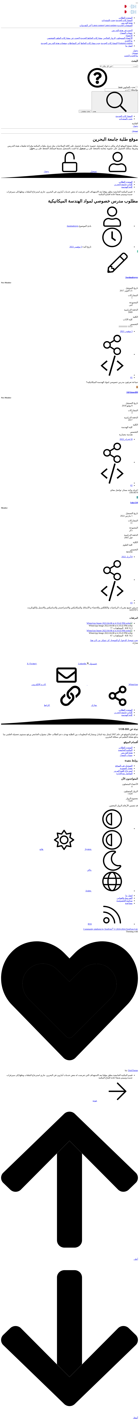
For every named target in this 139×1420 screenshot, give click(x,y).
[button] (97, 87)
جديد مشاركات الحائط (90, 43)
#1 (131, 377)
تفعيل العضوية (126, 768)
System (88, 849)
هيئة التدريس (126, 23)
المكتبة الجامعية (125, 750)
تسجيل (135, 131)
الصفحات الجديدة (124, 25)
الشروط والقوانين (124, 898)
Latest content (98, 25)
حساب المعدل (126, 33)
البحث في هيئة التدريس (122, 30)
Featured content (125, 43)
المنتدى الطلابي (125, 18)
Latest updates (111, 25)
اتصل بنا (128, 46)
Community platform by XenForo (110, 929)
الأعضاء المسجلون (124, 38)
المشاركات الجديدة (124, 20)
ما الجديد (128, 41)
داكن (89, 870)
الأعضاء (129, 35)
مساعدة (128, 903)
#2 (131, 485)
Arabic (88, 891)
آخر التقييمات (85, 25)
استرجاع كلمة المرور (123, 771)
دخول (135, 126)
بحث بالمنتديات (108, 20)
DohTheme (133, 1070)
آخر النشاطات (73, 43)
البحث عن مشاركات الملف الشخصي (63, 38)
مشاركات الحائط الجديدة (91, 38)
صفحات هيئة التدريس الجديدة (54, 43)
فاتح (42, 849)
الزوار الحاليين (109, 38)
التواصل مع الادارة (124, 773)
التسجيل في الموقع (123, 766)
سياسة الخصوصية (124, 901)
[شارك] (112, 354)
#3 (131, 603)
